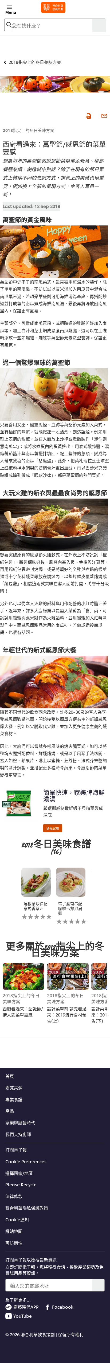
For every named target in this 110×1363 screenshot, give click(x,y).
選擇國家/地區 (19, 1173)
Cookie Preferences (25, 1161)
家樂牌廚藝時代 (20, 1122)
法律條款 (13, 1196)
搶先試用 (52, 828)
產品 (9, 1111)
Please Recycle (21, 1184)
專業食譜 (13, 1099)
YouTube (22, 1316)
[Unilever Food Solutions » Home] (53, 7)
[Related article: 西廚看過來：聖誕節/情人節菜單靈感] (23, 976)
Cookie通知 (17, 1219)
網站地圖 (13, 1231)
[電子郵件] (103, 115)
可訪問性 (13, 1243)
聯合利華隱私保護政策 (26, 1208)
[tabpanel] (38, 897)
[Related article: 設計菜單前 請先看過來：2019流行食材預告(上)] (68, 976)
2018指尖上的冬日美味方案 (28, 130)
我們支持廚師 (18, 1134)
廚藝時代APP (26, 1307)
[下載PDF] (88, 115)
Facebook (62, 1307)
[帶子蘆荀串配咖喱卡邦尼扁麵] (70, 882)
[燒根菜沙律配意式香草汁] (36, 882)
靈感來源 (13, 1088)
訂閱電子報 (16, 1150)
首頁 (9, 1076)
